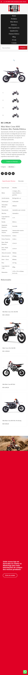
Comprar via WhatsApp (12, 161)
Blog (14, 37)
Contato (14, 43)
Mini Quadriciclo (14, 28)
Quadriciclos (14, 31)
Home (14, 16)
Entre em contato (10, 575)
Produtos (14, 19)
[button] (14, 60)
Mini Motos (14, 22)
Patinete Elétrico (14, 34)
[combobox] (9, 48)
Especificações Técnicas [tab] (8, 181)
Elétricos (14, 25)
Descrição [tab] (21, 181)
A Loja (14, 40)
